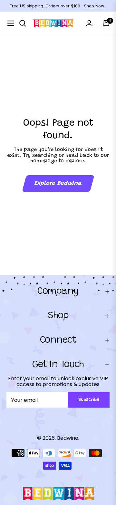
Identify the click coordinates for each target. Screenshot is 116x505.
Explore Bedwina (58, 183)
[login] (89, 23)
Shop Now (94, 6)
